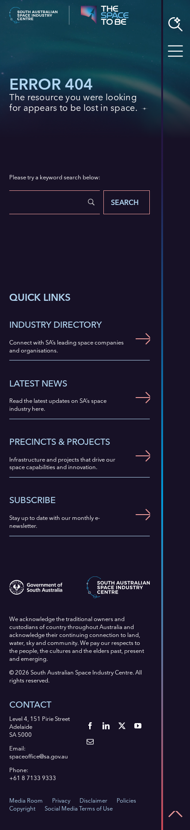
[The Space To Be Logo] (105, 8)
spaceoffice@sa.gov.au (38, 756)
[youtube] (137, 725)
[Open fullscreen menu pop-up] (175, 51)
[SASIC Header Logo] (33, 9)
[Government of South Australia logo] (35, 582)
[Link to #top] (175, 814)
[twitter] (121, 725)
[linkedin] (106, 725)
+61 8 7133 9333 (32, 777)
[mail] (90, 741)
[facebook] (90, 725)
